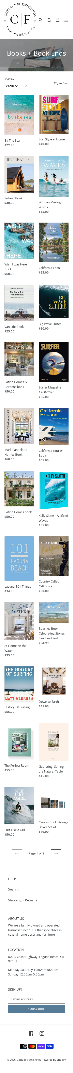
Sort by (9, 79)
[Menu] (66, 19)
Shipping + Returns (22, 900)
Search (13, 889)
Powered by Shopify (54, 1059)
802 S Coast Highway (23, 957)
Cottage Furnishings (29, 1059)
